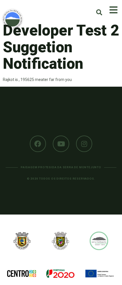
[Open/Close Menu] (113, 10)
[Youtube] (61, 144)
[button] (99, 12)
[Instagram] (84, 144)
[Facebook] (38, 144)
